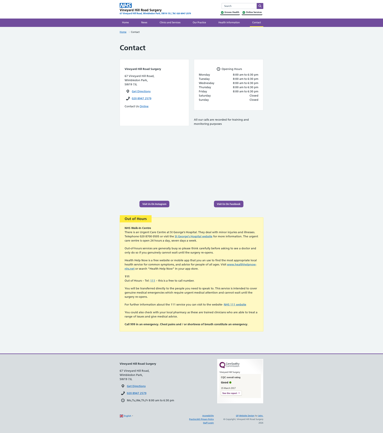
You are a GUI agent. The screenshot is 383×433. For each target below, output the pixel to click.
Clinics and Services (170, 22)
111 (152, 280)
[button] (154, 204)
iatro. (260, 415)
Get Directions (141, 91)
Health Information (229, 22)
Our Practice (199, 22)
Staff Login (208, 422)
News (144, 22)
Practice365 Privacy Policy (201, 419)
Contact (256, 22)
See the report (229, 393)
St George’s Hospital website (193, 236)
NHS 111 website (235, 304)
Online (144, 106)
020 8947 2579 (141, 98)
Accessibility (208, 415)
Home (125, 22)
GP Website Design (245, 415)
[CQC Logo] (229, 367)
